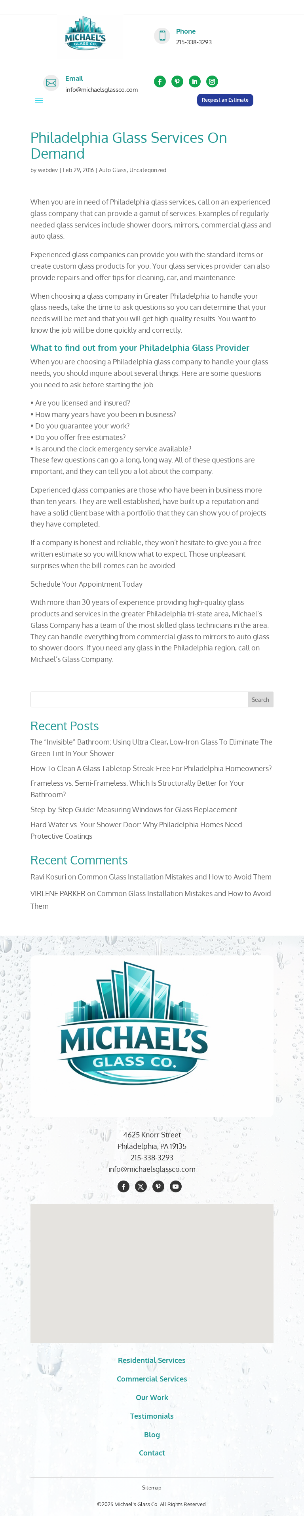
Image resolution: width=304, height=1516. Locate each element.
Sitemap (152, 1487)
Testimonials (152, 1416)
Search (260, 699)
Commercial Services (152, 1378)
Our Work (152, 1397)
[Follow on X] (141, 1186)
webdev (48, 170)
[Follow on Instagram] (212, 81)
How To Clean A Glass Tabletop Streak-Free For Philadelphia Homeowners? (151, 768)
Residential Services (152, 1360)
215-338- (144, 1157)
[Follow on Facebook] (160, 81)
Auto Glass (113, 170)
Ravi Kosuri (48, 876)
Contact (152, 1452)
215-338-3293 (194, 42)
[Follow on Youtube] (176, 1186)
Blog (152, 1434)
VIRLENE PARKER (58, 893)
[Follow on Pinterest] (177, 81)
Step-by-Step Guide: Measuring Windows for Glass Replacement (133, 809)
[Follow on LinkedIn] (195, 81)
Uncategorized (147, 170)
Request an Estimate (225, 100)
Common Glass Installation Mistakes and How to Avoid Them (175, 876)
